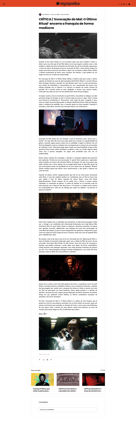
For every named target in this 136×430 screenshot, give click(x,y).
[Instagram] (122, 4)
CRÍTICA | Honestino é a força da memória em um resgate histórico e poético (92, 390)
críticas (40, 354)
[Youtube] (129, 4)
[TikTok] (124, 4)
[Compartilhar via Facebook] (39, 359)
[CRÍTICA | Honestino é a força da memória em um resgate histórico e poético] (93, 379)
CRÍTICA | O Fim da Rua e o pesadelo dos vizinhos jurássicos (68, 390)
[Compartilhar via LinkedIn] (47, 359)
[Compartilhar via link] (51, 359)
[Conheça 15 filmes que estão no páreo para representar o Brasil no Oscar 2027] (42, 379)
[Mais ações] (96, 14)
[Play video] (68, 333)
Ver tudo (103, 370)
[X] (127, 4)
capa (48, 354)
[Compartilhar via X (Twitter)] (43, 359)
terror (44, 354)
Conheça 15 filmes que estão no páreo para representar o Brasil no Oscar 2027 (41, 390)
